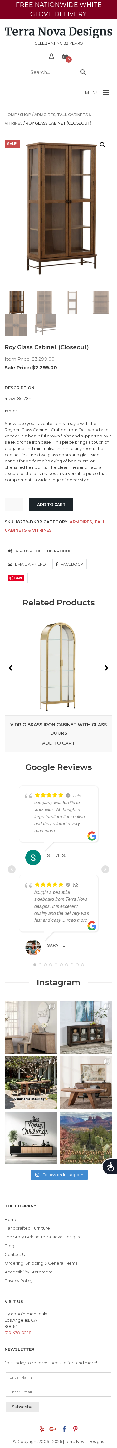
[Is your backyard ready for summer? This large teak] (31, 1082)
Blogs (10, 1245)
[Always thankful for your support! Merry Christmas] (31, 1138)
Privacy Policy (18, 1280)
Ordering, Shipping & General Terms (41, 1263)
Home (11, 114)
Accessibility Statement (28, 1271)
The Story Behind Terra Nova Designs (42, 1236)
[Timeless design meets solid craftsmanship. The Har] (86, 1082)
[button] (92, 93)
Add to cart (51, 504)
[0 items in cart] (65, 57)
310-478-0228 (18, 1332)
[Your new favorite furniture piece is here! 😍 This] (31, 1027)
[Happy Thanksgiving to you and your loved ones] (86, 1138)
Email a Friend (30, 564)
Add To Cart (58, 743)
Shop (25, 114)
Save (18, 577)
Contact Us (16, 1254)
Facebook (71, 564)
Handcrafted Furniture (27, 1228)
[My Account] (51, 57)
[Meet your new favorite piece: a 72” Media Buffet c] (86, 1027)
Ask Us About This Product (44, 550)
